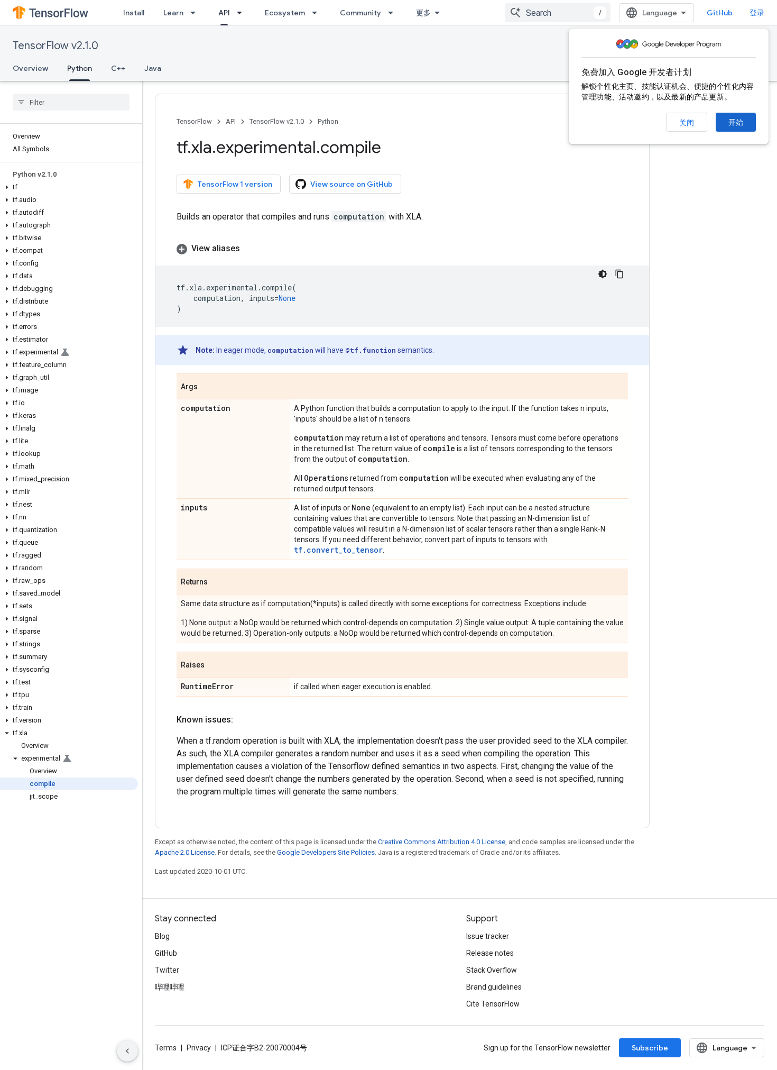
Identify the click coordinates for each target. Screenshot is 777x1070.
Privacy (199, 1048)
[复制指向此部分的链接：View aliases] (250, 248)
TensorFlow (194, 121)
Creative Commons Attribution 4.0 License (441, 842)
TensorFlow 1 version (235, 184)
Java (152, 68)
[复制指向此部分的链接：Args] (208, 387)
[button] (69, 187)
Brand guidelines (494, 987)
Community (360, 12)
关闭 (686, 122)
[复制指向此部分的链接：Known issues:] (243, 720)
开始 (735, 122)
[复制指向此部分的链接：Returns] (218, 582)
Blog (162, 936)
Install (133, 12)
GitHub (720, 12)
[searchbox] (71, 102)
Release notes (490, 953)
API (224, 12)
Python (79, 68)
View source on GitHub (351, 184)
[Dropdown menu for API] (242, 12)
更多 (423, 12)
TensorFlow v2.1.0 (55, 45)
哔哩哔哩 (169, 987)
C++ (118, 68)
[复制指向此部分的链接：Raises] (215, 665)
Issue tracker (487, 936)
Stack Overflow (491, 970)
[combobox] (557, 12)
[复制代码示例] (619, 274)
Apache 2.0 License (185, 852)
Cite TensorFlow (493, 1004)
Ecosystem (285, 12)
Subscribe (650, 1048)
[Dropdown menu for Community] (393, 12)
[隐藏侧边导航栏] (127, 1051)
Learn (173, 12)
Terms (166, 1048)
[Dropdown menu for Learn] (196, 12)
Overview (30, 68)
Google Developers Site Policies (326, 852)
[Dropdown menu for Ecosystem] (317, 12)
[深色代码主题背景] (602, 274)
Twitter (167, 970)
